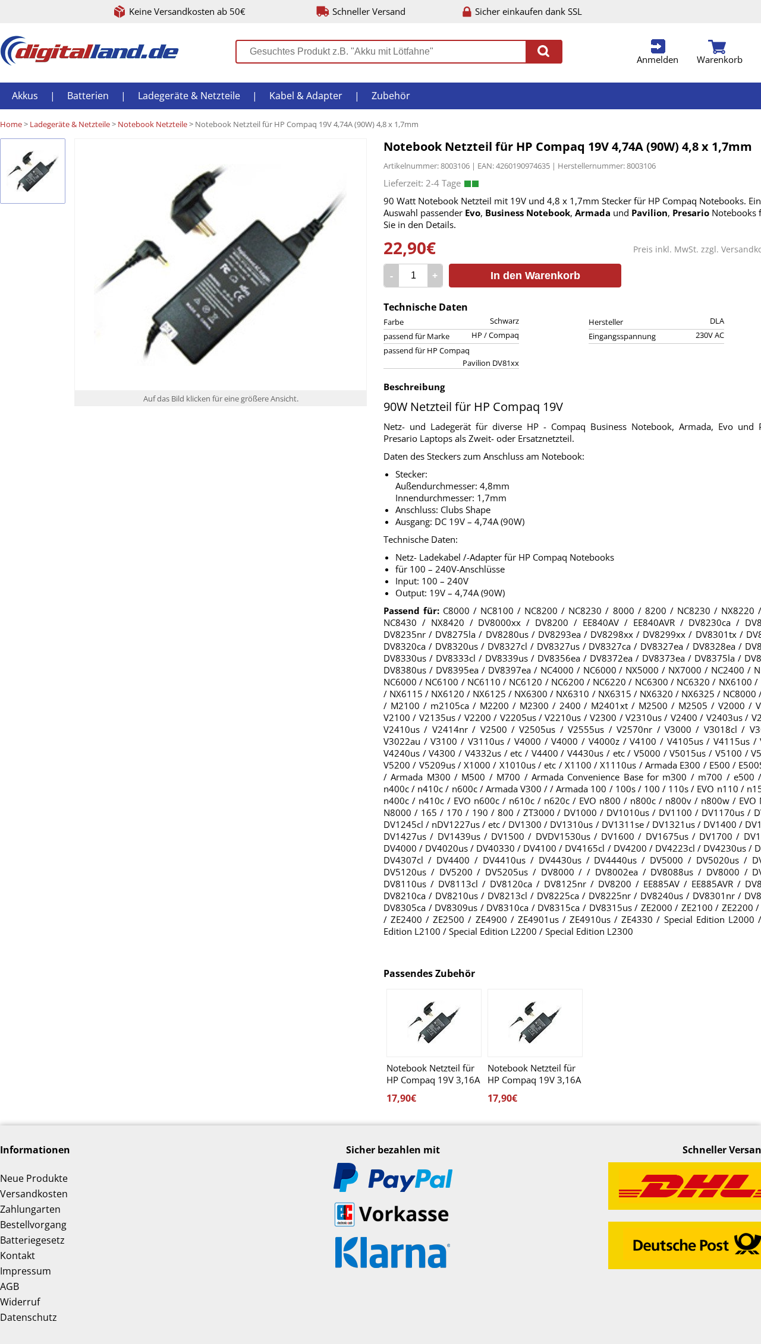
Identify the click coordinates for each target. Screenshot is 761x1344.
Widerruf (20, 1301)
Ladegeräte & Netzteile (189, 95)
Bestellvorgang (33, 1224)
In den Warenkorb (535, 276)
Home (11, 124)
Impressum (25, 1270)
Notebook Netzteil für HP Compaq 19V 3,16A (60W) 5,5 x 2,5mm (433, 1074)
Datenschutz (28, 1317)
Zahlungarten (30, 1209)
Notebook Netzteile (152, 124)
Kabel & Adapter (305, 95)
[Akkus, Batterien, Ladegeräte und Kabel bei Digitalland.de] (89, 62)
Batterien (88, 95)
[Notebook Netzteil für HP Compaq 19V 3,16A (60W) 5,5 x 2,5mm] (434, 1023)
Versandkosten (34, 1193)
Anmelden (657, 59)
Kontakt (17, 1255)
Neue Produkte (34, 1178)
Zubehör (391, 95)
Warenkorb (720, 59)
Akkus (25, 95)
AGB (9, 1286)
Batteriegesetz (32, 1240)
